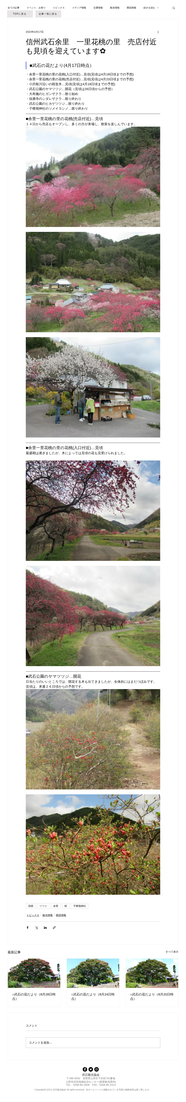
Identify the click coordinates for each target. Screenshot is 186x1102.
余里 (55, 905)
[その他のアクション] (158, 32)
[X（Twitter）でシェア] (36, 927)
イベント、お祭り (36, 7)
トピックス (59, 7)
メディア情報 (79, 7)
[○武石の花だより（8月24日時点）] (93, 973)
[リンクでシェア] (54, 927)
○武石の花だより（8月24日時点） (93, 997)
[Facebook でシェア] (27, 927)
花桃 (30, 905)
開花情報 (131, 7)
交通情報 (98, 7)
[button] (173, 7)
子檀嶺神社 (79, 905)
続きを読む (149, 7)
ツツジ (43, 905)
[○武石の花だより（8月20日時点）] (152, 973)
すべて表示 (172, 951)
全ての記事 (13, 7)
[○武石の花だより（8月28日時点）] (34, 973)
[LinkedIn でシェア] (45, 927)
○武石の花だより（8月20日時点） (151, 997)
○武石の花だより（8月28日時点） (34, 997)
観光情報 (115, 7)
